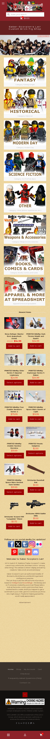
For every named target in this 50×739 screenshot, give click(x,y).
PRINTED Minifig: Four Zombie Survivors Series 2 (14, 409)
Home (11, 669)
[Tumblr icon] (29, 723)
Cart (40, 669)
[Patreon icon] (31, 723)
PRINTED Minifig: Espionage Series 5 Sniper (35, 373)
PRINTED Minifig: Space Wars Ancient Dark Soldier (14, 482)
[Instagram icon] (26, 723)
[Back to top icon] (25, 694)
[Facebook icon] (16, 723)
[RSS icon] (33, 723)
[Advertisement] (25, 630)
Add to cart (14, 346)
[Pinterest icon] (24, 723)
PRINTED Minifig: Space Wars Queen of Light (35, 409)
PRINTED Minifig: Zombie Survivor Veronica (14, 446)
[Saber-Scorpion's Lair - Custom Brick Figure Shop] (25, 6)
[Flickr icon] (21, 723)
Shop (18, 669)
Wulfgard (15, 583)
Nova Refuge (27, 583)
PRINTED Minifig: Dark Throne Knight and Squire (35, 336)
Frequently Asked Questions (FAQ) (25, 678)
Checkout (25, 674)
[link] (25, 72)
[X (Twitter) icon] (19, 723)
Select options (14, 383)
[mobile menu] (3, 4)
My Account (29, 669)
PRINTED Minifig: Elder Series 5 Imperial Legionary (14, 373)
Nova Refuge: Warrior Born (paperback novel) (14, 336)
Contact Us (25, 683)
